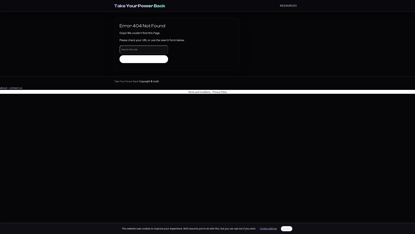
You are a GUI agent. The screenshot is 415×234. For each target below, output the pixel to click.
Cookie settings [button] (268, 228)
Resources (288, 5)
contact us (15, 88)
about (3, 88)
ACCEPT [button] (286, 228)
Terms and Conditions (199, 92)
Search (144, 59)
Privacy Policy (220, 92)
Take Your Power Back (139, 6)
